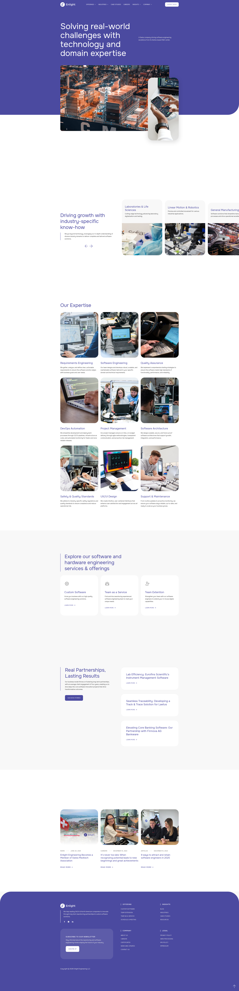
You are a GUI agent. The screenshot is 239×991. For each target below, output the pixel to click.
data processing (166, 939)
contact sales (172, 4)
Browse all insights (168, 802)
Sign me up (72, 949)
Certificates (125, 942)
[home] (67, 4)
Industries (164, 912)
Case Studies (116, 4)
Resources (164, 919)
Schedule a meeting (128, 919)
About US (124, 935)
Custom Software (128, 909)
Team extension (127, 912)
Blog (162, 909)
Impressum (164, 946)
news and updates (128, 946)
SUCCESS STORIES (74, 698)
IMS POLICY (164, 942)
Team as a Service (128, 916)
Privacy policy (166, 935)
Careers (127, 4)
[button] (91, 4)
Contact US (125, 949)
